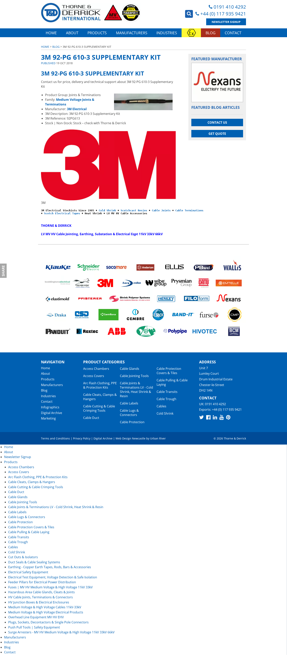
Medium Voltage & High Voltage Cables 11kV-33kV (44, 607)
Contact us (217, 122)
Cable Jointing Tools (134, 376)
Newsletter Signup (226, 22)
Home (51, 32)
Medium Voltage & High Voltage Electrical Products (45, 612)
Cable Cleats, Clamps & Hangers (31, 482)
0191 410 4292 (230, 7)
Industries (166, 32)
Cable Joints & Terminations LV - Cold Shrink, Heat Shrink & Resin (136, 389)
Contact (233, 32)
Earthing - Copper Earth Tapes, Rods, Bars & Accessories (49, 567)
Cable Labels (129, 403)
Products (97, 32)
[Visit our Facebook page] (208, 417)
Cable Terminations (189, 210)
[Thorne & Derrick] (91, 12)
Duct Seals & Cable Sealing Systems (34, 562)
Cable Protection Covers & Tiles (169, 370)
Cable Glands (129, 368)
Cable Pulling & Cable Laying (28, 532)
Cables (161, 406)
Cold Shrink (107, 210)
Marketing (48, 418)
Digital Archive (51, 413)
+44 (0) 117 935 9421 (223, 13)
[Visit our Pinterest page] (228, 417)
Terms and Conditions (55, 438)
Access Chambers (96, 368)
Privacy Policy (81, 438)
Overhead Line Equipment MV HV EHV (36, 617)
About (72, 32)
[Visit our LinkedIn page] (215, 417)
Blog (211, 32)
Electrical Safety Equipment (28, 572)
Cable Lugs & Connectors (129, 412)
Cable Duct (91, 418)
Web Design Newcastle (130, 438)
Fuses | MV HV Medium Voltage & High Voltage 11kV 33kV (50, 587)
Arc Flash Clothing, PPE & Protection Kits (100, 385)
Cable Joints (161, 210)
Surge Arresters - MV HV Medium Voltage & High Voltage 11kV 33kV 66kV (61, 632)
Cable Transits (167, 392)
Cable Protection (132, 422)
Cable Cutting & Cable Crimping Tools (99, 408)
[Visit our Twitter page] (201, 417)
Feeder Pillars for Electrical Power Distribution (42, 582)
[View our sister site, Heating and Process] (191, 32)
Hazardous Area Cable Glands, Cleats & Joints (41, 592)
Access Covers (93, 376)
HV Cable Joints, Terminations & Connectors (40, 597)
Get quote (217, 133)
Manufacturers (131, 32)
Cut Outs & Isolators (23, 557)
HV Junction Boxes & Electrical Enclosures (38, 602)
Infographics (50, 407)
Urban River (158, 438)
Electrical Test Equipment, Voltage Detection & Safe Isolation (52, 577)
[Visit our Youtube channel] (221, 417)
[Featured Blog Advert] (217, 82)
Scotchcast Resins (134, 210)
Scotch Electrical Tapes (62, 213)
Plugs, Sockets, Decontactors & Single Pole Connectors (48, 622)
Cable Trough (166, 399)
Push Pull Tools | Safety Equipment (34, 627)
